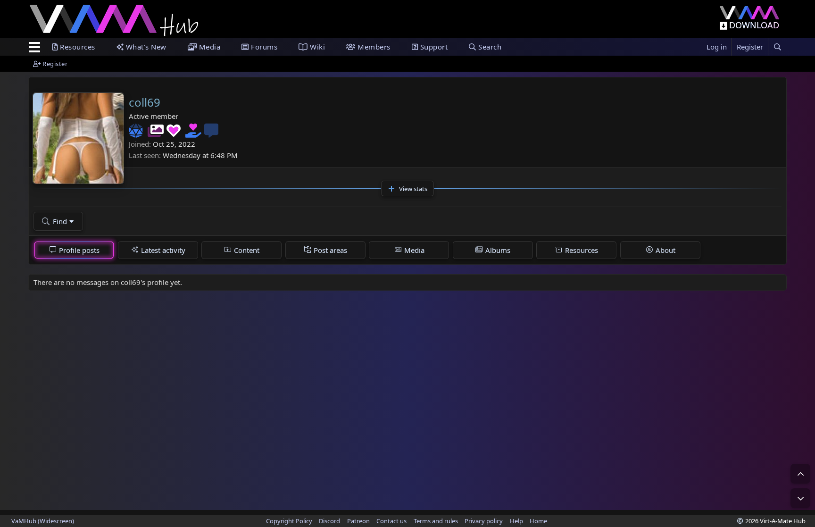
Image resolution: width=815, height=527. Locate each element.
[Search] (777, 47)
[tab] (74, 250)
